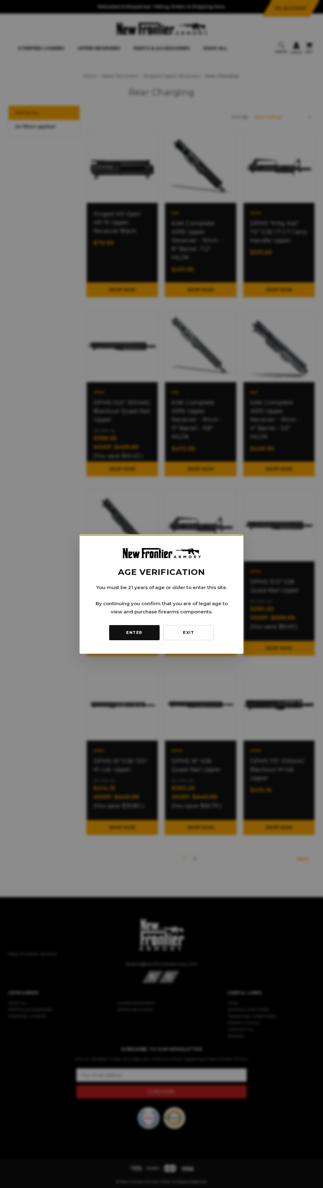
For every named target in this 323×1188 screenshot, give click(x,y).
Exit (188, 632)
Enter (134, 632)
